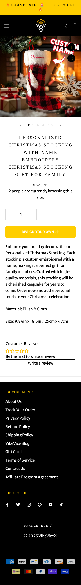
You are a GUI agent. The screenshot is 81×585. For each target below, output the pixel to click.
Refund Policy (17, 426)
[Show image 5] (48, 125)
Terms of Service (20, 460)
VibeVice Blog (17, 443)
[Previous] (20, 125)
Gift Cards (14, 451)
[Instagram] (29, 504)
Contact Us (15, 468)
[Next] (60, 125)
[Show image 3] (38, 125)
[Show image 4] (43, 125)
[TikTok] (61, 504)
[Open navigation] (6, 26)
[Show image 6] (52, 125)
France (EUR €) (38, 526)
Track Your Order (20, 409)
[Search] (67, 26)
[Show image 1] (29, 125)
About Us (13, 401)
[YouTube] (50, 504)
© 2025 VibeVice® (40, 536)
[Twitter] (18, 504)
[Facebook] (7, 504)
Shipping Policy (19, 434)
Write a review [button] (40, 363)
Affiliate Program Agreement (31, 477)
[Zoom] (71, 47)
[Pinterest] (40, 504)
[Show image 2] (33, 125)
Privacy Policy (17, 418)
